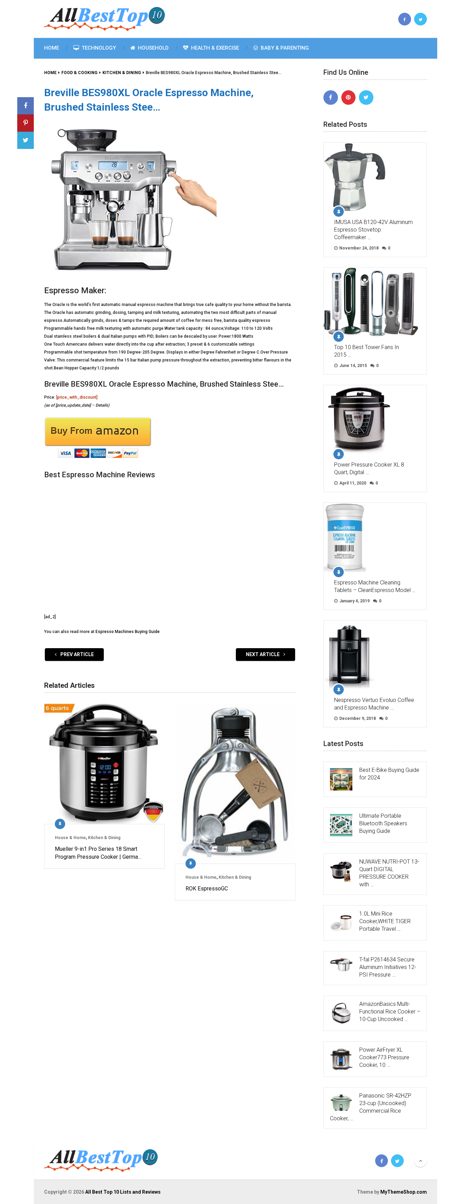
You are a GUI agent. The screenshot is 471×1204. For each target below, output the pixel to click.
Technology (98, 48)
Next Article (263, 654)
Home (51, 48)
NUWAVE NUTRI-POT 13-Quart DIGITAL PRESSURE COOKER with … (389, 873)
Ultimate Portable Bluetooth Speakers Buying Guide (383, 823)
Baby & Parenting (284, 48)
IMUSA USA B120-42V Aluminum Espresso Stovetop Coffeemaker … (373, 230)
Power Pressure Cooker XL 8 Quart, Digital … (369, 468)
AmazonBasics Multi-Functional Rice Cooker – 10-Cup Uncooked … (389, 1011)
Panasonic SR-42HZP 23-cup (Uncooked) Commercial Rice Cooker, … (370, 1107)
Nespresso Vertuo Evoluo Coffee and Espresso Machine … (374, 704)
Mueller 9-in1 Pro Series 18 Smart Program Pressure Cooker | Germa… (98, 853)
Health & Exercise (214, 48)
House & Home (70, 837)
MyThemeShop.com (403, 1192)
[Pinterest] (348, 97)
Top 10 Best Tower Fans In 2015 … (366, 351)
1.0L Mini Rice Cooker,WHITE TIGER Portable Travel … (385, 921)
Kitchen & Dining (104, 837)
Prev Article (76, 654)
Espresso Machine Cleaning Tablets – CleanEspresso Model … (374, 586)
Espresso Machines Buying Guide (128, 631)
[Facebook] (330, 97)
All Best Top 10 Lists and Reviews (123, 1192)
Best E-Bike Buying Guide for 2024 (389, 774)
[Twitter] (366, 97)
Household (153, 48)
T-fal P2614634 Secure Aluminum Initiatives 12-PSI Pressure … (387, 967)
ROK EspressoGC (207, 888)
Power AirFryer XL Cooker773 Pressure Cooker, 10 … (384, 1057)
